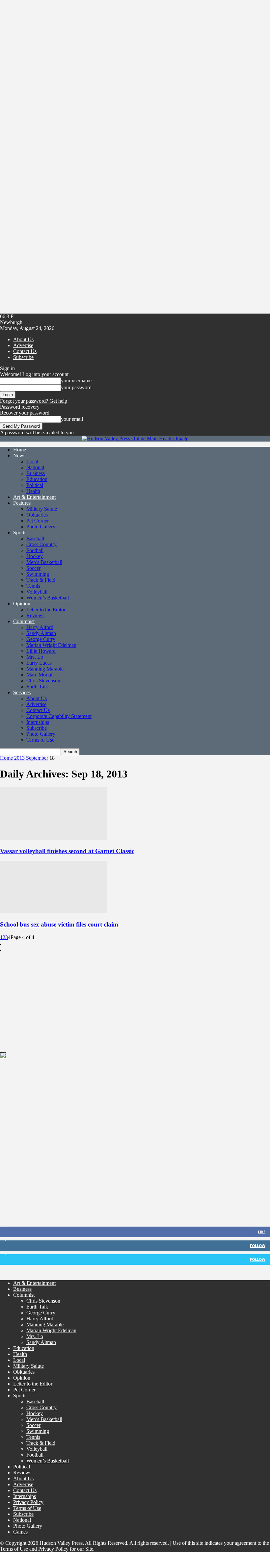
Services (22, 692)
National (35, 467)
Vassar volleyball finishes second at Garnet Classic (67, 851)
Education (36, 479)
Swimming (37, 574)
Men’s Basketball (44, 562)
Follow (257, 1245)
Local (32, 461)
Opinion (21, 603)
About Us (23, 339)
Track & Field (40, 580)
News (19, 455)
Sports (19, 532)
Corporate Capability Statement (59, 716)
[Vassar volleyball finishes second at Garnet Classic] (53, 838)
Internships (37, 722)
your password (76, 387)
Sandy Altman (41, 633)
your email (72, 419)
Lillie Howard (41, 651)
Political (34, 485)
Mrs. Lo (34, 657)
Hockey (34, 556)
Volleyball (36, 592)
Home (19, 449)
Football (34, 550)
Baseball (35, 538)
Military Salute (41, 509)
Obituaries (37, 515)
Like (261, 1231)
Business (35, 473)
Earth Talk (37, 686)
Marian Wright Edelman (51, 645)
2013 (19, 758)
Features (22, 503)
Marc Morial (39, 674)
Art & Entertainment (34, 497)
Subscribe (23, 357)
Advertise (23, 345)
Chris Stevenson (43, 680)
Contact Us (25, 351)
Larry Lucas (39, 663)
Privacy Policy (28, 1502)
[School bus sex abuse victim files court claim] (53, 911)
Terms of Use (40, 740)
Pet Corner (37, 520)
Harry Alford (39, 627)
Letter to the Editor (46, 609)
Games (20, 1532)
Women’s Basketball (47, 597)
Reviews (35, 615)
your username (76, 380)
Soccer (33, 568)
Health (33, 491)
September (37, 758)
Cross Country (41, 544)
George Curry (40, 639)
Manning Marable (45, 669)
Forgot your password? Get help (33, 401)
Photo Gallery (40, 526)
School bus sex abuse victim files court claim (59, 924)
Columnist (24, 621)
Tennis (33, 586)
